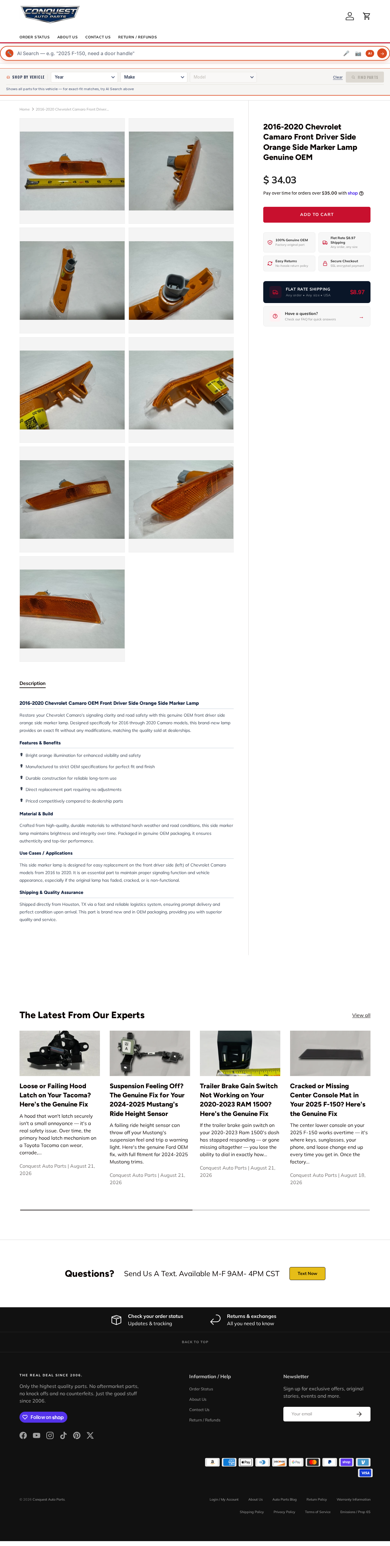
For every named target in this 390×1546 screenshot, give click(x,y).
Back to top (195, 1342)
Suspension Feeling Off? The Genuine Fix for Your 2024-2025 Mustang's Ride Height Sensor (147, 1099)
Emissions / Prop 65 (355, 1512)
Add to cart (317, 214)
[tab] (33, 683)
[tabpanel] (127, 811)
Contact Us (98, 37)
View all (361, 1015)
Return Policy (317, 1499)
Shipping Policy (252, 1512)
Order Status (35, 37)
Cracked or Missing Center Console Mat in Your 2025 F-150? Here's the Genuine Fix (327, 1099)
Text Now (307, 1273)
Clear (338, 77)
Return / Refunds (137, 37)
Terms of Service (318, 1512)
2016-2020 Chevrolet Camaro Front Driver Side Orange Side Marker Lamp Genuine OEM (72, 109)
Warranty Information (353, 1499)
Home (25, 109)
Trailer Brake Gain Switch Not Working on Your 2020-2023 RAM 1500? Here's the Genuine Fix (239, 1099)
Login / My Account (224, 1499)
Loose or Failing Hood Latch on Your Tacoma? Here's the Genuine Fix (55, 1095)
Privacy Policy (284, 1512)
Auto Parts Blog (284, 1499)
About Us (67, 37)
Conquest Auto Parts (49, 1499)
